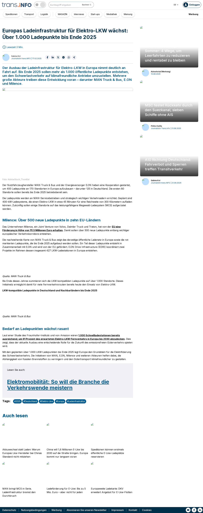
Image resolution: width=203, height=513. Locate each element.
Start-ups (95, 14)
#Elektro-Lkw (46, 401)
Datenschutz (9, 510)
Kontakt (133, 510)
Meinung (128, 14)
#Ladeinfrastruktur (76, 401)
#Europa (60, 401)
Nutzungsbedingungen (34, 510)
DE (175, 5)
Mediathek (112, 14)
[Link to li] (200, 510)
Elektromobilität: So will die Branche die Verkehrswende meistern (58, 384)
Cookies (146, 510)
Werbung (193, 14)
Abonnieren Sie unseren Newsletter (87, 510)
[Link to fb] (194, 510)
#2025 (17, 401)
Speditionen (11, 14)
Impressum (117, 510)
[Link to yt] (188, 510)
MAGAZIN (62, 14)
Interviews (79, 14)
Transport (29, 14)
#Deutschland (30, 401)
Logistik (44, 14)
